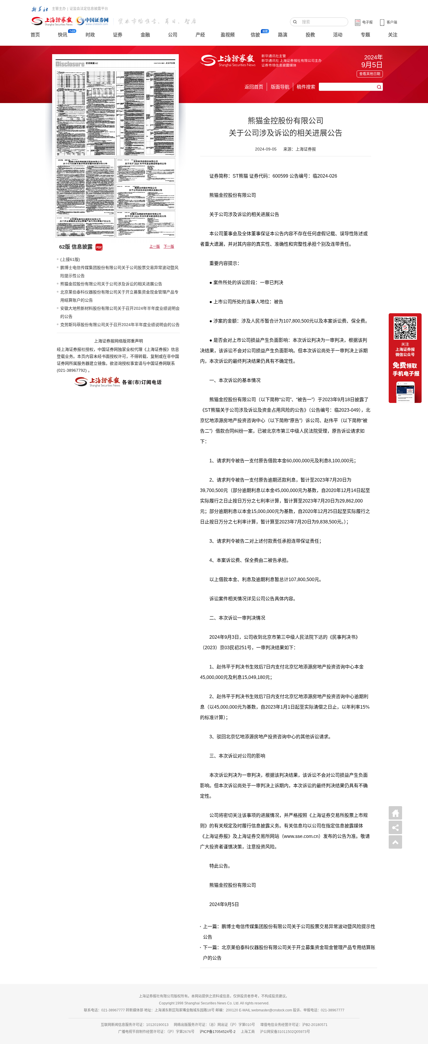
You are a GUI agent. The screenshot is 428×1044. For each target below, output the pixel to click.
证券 (117, 34)
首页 (35, 34)
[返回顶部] (395, 842)
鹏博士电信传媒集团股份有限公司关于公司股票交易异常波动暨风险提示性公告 (119, 271)
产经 (200, 34)
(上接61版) (70, 259)
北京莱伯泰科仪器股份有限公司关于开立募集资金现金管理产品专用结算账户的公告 (119, 296)
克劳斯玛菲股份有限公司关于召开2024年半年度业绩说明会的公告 (120, 324)
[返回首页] (395, 813)
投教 (310, 34)
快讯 (62, 34)
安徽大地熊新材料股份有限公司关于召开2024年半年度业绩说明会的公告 (120, 312)
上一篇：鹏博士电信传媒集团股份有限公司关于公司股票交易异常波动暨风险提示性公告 (289, 931)
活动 (337, 34)
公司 (172, 34)
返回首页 (254, 86)
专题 (365, 34)
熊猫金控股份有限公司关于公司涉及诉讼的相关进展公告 (111, 284)
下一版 (169, 247)
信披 (255, 34)
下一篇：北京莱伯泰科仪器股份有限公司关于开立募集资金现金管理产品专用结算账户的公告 (289, 952)
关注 (392, 34)
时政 (90, 34)
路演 (282, 34)
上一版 (154, 247)
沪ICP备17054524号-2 (218, 1032)
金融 (145, 34)
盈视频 (228, 34)
